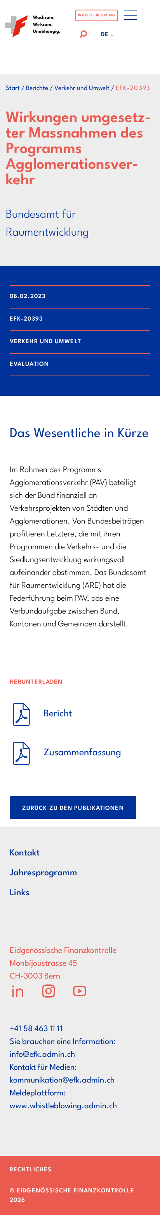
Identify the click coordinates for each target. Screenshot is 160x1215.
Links (20, 893)
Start (13, 88)
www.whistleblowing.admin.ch (63, 1106)
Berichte (37, 88)
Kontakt (25, 853)
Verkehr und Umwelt (82, 88)
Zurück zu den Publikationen (73, 808)
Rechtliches (31, 1170)
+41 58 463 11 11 (36, 1029)
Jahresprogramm (43, 873)
